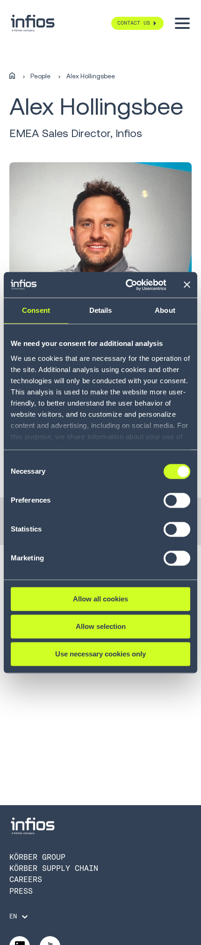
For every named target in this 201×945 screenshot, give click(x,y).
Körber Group (37, 857)
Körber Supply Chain (53, 868)
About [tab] (165, 310)
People (40, 76)
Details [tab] (100, 310)
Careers (25, 879)
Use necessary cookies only (100, 654)
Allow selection (101, 626)
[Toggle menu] (182, 23)
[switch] (177, 504)
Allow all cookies (100, 599)
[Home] (12, 76)
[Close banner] (187, 285)
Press (21, 891)
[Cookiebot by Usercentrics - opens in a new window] (126, 285)
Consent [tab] (36, 310)
